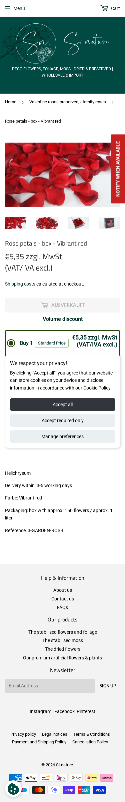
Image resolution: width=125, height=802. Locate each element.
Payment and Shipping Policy (39, 741)
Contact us (62, 598)
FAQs (62, 607)
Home (10, 101)
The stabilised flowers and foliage (62, 632)
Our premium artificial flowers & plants (62, 657)
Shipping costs (20, 284)
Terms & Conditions (91, 734)
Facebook (64, 711)
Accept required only (63, 420)
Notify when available (118, 169)
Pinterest (86, 711)
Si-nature (64, 764)
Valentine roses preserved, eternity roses (67, 101)
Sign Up (108, 685)
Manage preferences (62, 436)
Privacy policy (23, 734)
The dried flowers (62, 649)
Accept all (63, 404)
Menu (19, 8)
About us (62, 590)
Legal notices (54, 734)
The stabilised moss (62, 640)
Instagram (40, 711)
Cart (115, 8)
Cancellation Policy (90, 741)
